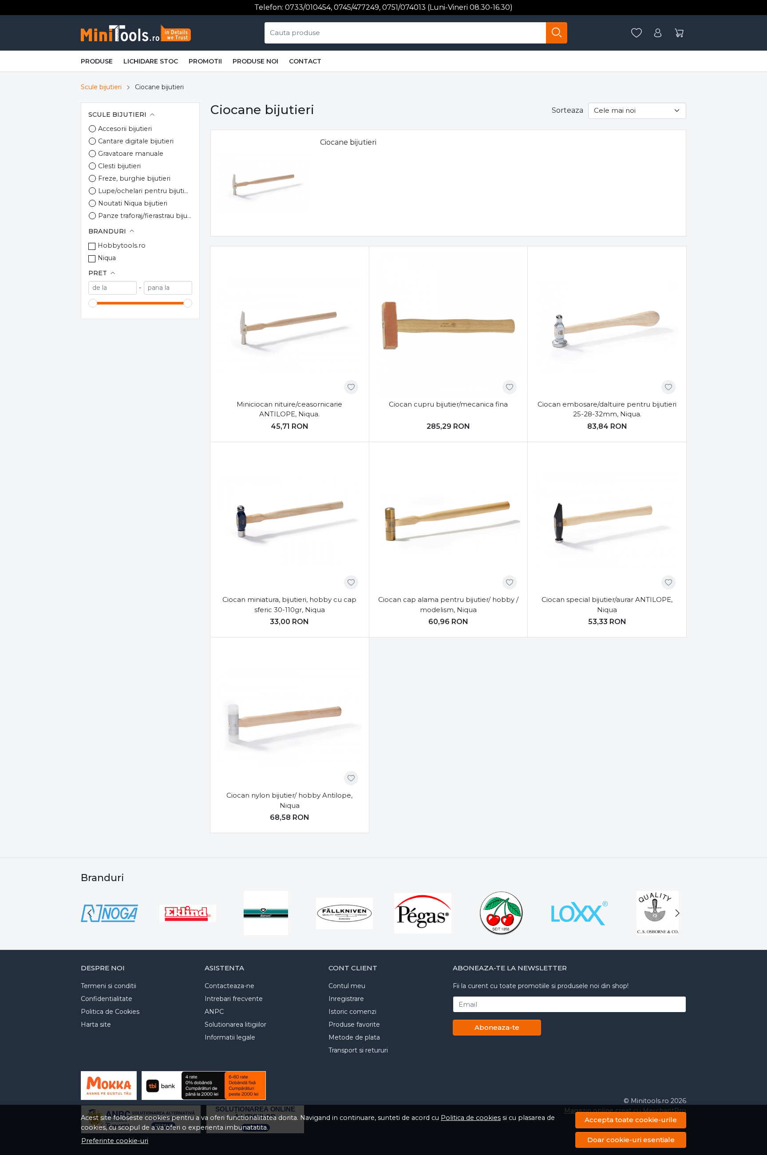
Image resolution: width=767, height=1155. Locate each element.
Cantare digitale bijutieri (136, 141)
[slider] (92, 303)
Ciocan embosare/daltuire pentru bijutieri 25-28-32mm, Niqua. (607, 409)
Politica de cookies (471, 1118)
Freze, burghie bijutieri (134, 178)
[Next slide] (677, 913)
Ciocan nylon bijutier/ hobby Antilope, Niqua (289, 800)
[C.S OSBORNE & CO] (658, 930)
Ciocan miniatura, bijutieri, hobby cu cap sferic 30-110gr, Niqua (289, 604)
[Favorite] (636, 33)
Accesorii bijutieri (125, 129)
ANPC (214, 1012)
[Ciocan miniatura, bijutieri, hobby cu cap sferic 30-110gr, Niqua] (289, 521)
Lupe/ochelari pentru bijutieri (145, 191)
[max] (168, 288)
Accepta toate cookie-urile (631, 1119)
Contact (305, 61)
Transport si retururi (358, 1050)
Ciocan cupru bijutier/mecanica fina (448, 404)
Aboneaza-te (496, 1027)
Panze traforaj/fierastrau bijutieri (145, 216)
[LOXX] (579, 930)
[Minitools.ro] (139, 33)
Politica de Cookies (110, 1012)
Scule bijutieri (101, 87)
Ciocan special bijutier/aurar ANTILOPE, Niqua (607, 604)
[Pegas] (422, 930)
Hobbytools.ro (122, 245)
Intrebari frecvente (234, 999)
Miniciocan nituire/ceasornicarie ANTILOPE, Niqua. (289, 409)
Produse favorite (354, 1024)
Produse (97, 61)
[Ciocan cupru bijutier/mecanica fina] (448, 325)
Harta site (96, 1024)
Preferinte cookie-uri (114, 1141)
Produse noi (255, 61)
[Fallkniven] (344, 930)
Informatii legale (230, 1037)
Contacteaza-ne (229, 986)
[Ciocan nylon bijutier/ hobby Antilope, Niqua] (289, 717)
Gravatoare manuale (130, 154)
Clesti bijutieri (119, 166)
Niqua (107, 258)
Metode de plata (354, 1037)
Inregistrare (346, 999)
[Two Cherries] (501, 930)
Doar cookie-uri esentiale (631, 1139)
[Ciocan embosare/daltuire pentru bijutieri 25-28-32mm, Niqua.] (607, 325)
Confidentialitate (106, 999)
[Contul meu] (658, 33)
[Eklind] (188, 930)
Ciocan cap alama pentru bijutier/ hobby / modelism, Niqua (448, 604)
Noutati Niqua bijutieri (132, 203)
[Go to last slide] (90, 913)
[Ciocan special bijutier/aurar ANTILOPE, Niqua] (607, 521)
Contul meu (346, 986)
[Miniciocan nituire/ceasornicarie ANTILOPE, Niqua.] (289, 325)
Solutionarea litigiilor (235, 1024)
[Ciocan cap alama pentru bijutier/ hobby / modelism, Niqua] (448, 521)
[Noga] (109, 930)
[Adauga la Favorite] (351, 387)
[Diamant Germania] (266, 930)
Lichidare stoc (150, 61)
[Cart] (679, 33)
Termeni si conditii (108, 986)
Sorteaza (567, 110)
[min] (112, 288)
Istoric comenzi (352, 1012)
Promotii (205, 61)
